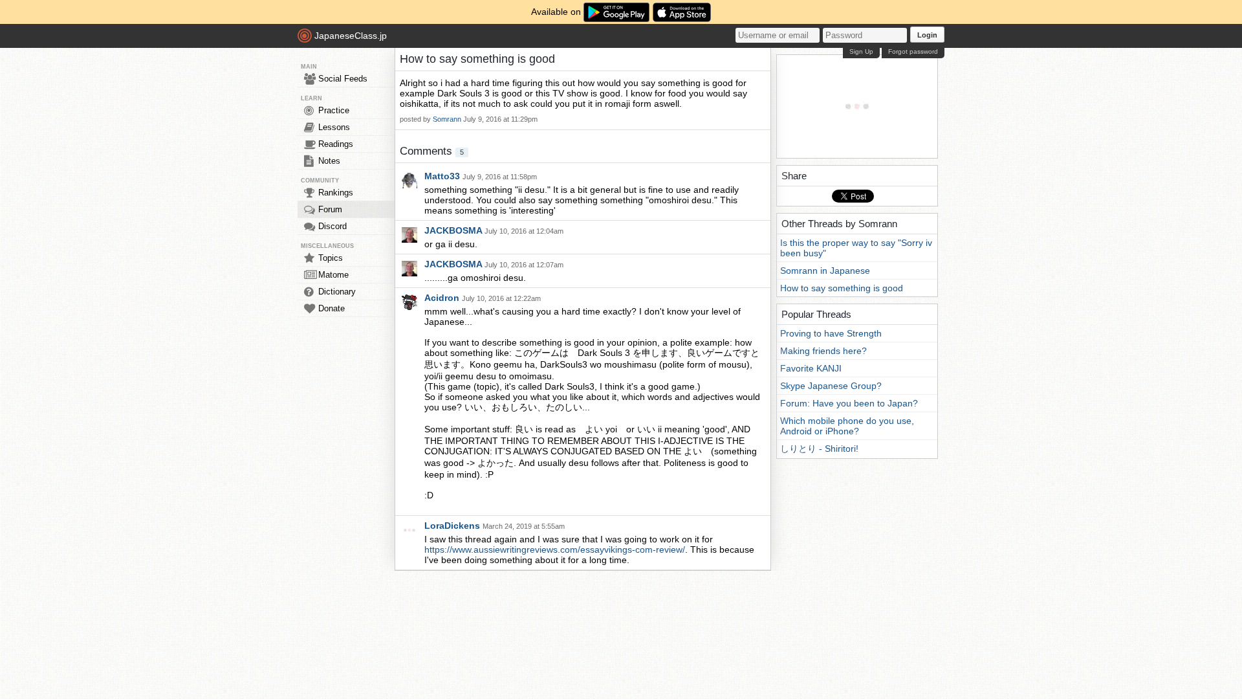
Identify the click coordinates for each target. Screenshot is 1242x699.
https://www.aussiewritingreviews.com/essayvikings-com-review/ (554, 549)
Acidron (443, 298)
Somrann (447, 119)
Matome (333, 275)
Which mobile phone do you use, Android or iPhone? (847, 426)
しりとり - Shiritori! (819, 448)
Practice (333, 110)
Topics (330, 258)
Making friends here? (823, 351)
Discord (332, 226)
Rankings (335, 192)
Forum (330, 209)
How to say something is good (841, 288)
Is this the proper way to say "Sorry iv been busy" (856, 248)
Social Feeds (342, 78)
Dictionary (337, 291)
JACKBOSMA (454, 230)
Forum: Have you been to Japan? (849, 403)
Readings (335, 144)
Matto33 (443, 176)
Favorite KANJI (811, 368)
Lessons (334, 127)
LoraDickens (453, 525)
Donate (331, 308)
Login (927, 35)
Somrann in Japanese (825, 270)
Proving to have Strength (831, 333)
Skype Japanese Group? (831, 386)
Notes (329, 161)
